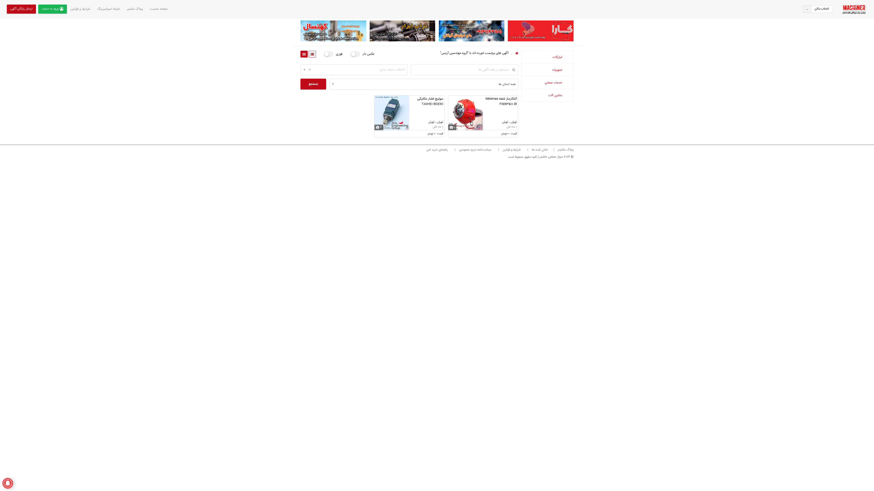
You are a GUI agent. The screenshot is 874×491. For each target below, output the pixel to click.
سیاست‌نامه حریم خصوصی (475, 149)
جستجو (313, 84)
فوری (339, 54)
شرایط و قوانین (80, 9)
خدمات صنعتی (554, 82)
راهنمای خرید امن (437, 149)
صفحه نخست (159, 9)
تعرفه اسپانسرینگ (108, 9)
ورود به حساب (50, 8)
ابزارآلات (558, 57)
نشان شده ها (540, 149)
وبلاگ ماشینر (135, 9)
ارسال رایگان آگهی (21, 8)
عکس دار (368, 54)
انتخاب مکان (821, 8)
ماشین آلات (555, 95)
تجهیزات (557, 70)
